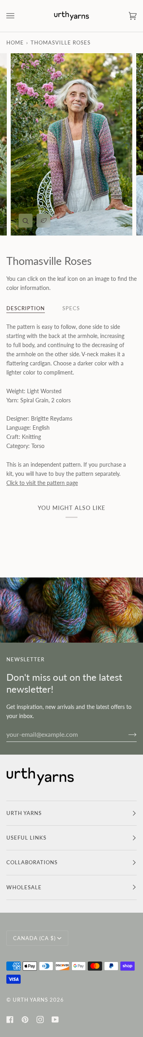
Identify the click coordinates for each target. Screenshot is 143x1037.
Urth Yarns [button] (24, 813)
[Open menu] (18, 16)
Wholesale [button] (24, 887)
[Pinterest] (25, 1019)
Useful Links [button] (26, 837)
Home (15, 42)
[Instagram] (40, 1019)
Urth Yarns (30, 999)
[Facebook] (10, 1019)
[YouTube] (55, 1019)
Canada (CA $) (34, 938)
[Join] (126, 734)
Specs (71, 308)
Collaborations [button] (32, 862)
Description (25, 308)
